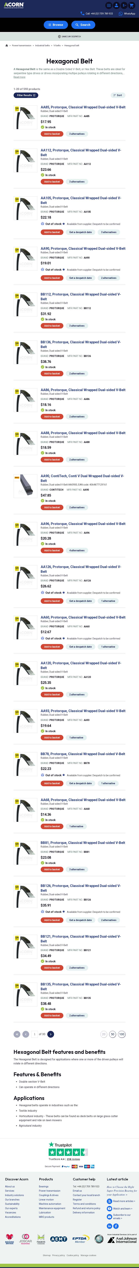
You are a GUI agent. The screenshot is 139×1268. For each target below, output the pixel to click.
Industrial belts (42, 45)
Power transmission (21, 45)
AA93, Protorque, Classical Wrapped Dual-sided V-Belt (83, 711)
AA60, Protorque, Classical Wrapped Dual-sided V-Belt (83, 617)
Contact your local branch (86, 1195)
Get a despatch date (80, 232)
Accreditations (13, 1217)
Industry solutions (14, 1195)
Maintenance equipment (52, 1208)
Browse (58, 25)
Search (85, 25)
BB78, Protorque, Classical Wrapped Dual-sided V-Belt (83, 754)
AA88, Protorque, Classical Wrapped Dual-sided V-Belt (83, 433)
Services (9, 1190)
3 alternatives (77, 134)
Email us (77, 1190)
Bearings (43, 1186)
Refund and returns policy (86, 1208)
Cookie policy (73, 1255)
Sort (119, 95)
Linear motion (46, 1199)
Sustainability (12, 1204)
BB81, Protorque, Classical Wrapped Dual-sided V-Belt (83, 843)
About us (10, 1186)
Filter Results (24, 95)
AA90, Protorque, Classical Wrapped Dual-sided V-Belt (83, 248)
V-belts (57, 45)
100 (121, 1034)
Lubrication (45, 1212)
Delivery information (84, 1212)
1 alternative (108, 601)
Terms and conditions (84, 1204)
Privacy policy (58, 1255)
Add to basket (52, 134)
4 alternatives (77, 550)
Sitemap (47, 1255)
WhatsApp (129, 13)
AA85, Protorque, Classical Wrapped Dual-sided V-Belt (83, 107)
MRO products (46, 1217)
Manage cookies (88, 1255)
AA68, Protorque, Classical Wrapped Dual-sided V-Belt (83, 800)
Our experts (11, 1208)
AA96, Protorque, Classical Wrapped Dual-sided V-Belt (83, 524)
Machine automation (50, 1204)
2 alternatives (108, 278)
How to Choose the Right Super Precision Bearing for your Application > (122, 1190)
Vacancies (10, 1212)
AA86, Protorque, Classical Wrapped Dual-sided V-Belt (83, 390)
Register (77, 1199)
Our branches (12, 1199)
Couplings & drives (48, 1195)
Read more (19, 77)
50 (112, 1034)
